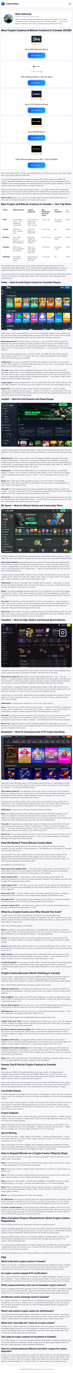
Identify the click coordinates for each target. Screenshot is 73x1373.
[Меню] (70, 3)
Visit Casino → (36, 55)
